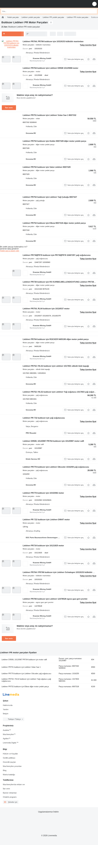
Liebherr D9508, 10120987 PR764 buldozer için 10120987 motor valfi (53, 441)
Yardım (5, 709)
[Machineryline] (2, 17)
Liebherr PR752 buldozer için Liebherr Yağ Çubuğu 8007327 (50, 197)
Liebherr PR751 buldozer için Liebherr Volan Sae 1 (21, 667)
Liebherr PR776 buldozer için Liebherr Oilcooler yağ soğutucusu (26, 673)
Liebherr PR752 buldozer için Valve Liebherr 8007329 (47, 167)
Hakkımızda (7, 705)
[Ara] (94, 11)
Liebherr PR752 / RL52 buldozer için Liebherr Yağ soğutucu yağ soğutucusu (26, 680)
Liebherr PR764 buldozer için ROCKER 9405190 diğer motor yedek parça (56, 339)
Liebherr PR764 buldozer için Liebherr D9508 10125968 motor (50, 68)
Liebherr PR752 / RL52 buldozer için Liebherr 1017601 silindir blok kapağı (56, 366)
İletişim (5, 714)
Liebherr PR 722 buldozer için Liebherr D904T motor (46, 520)
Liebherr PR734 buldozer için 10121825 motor (43, 546)
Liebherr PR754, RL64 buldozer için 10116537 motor (46, 309)
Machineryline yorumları (12, 766)
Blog (4, 770)
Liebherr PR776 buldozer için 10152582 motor (43, 493)
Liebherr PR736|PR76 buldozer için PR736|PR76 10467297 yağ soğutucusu (57, 255)
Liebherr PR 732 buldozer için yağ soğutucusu (44, 418)
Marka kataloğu (9, 775)
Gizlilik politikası (9, 758)
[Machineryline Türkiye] (16, 4)
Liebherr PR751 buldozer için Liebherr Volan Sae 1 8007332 (49, 115)
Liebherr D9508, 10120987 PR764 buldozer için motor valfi (24, 660)
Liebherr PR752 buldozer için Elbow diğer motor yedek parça (25, 686)
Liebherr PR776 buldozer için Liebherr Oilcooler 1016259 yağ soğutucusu (56, 467)
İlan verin (9, 108)
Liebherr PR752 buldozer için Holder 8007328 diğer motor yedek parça (54, 141)
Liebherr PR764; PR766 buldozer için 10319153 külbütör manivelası (53, 41)
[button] (94, 4)
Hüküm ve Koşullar (10, 754)
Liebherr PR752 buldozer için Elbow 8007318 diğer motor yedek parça (54, 223)
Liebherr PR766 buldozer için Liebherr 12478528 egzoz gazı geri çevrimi (55, 599)
